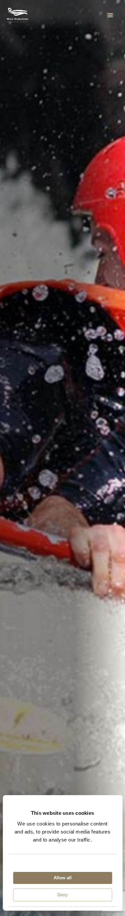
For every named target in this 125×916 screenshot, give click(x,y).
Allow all (63, 877)
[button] (110, 15)
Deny (62, 894)
